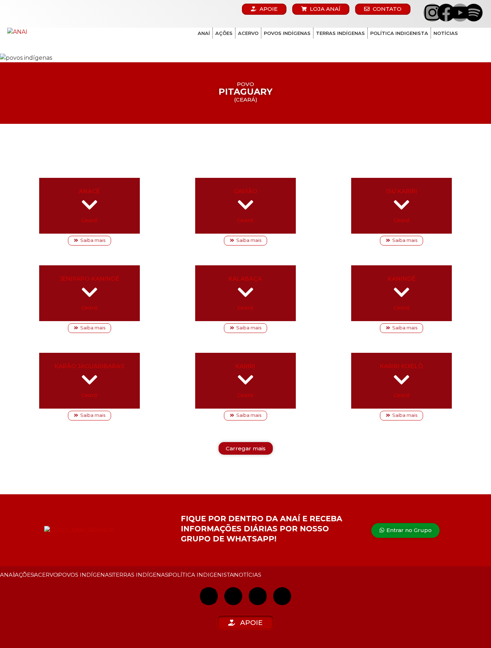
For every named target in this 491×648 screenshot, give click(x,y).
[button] (246, 448)
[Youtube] (460, 13)
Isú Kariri (401, 191)
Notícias (445, 33)
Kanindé (402, 278)
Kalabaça (245, 278)
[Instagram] (432, 13)
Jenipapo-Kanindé (89, 278)
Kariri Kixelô (401, 366)
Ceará (89, 220)
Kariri (245, 366)
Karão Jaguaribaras (89, 366)
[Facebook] (446, 13)
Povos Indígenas (287, 33)
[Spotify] (474, 13)
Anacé (89, 191)
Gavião (245, 191)
